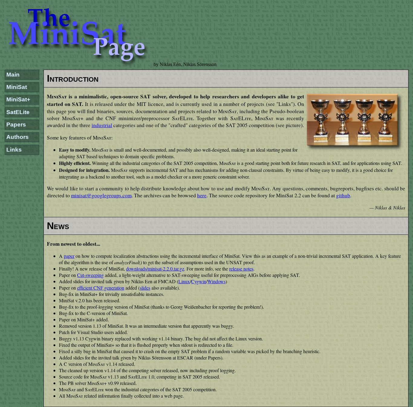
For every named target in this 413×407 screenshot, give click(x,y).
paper (69, 256)
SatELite (18, 112)
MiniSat (16, 87)
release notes (241, 268)
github (343, 195)
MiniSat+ (18, 99)
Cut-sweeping (90, 275)
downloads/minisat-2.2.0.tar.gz (155, 268)
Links (14, 149)
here (202, 195)
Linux (184, 281)
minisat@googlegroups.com (101, 195)
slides (145, 287)
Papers (16, 124)
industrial (102, 125)
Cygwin (198, 281)
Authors (17, 137)
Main (13, 74)
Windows (216, 281)
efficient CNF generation (100, 287)
